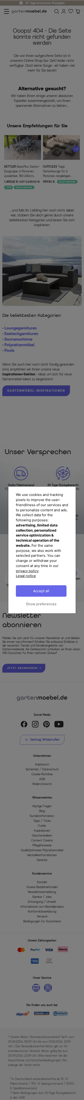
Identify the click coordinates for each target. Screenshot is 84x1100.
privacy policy (27, 571)
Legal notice (26, 576)
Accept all (41, 591)
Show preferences (41, 604)
